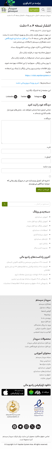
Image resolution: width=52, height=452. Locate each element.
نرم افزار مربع (46, 322)
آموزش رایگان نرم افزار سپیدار (37, 226)
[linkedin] (38, 426)
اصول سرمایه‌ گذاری (40, 235)
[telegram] (20, 426)
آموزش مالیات (46, 378)
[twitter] (32, 426)
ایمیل (48, 157)
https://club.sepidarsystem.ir (38, 75)
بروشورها (47, 315)
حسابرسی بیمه (45, 361)
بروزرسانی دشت (22, 83)
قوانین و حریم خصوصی (42, 332)
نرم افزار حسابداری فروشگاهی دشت (38, 347)
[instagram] (26, 426)
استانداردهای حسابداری (42, 371)
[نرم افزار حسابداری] (9, 9)
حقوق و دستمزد (45, 375)
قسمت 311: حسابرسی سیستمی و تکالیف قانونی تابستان (27, 262)
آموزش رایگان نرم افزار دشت (37, 221)
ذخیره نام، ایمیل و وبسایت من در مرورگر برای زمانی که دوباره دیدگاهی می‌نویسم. (28, 182)
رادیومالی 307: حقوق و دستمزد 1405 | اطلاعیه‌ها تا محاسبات (25, 283)
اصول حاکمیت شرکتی (43, 329)
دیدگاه (47, 118)
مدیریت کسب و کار (41, 248)
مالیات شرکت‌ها (45, 364)
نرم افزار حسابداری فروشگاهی (16, 38)
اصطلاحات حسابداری (40, 230)
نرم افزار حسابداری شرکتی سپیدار (39, 343)
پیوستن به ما (46, 318)
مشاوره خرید (34, 10)
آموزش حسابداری (41, 217)
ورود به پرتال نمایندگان (42, 325)
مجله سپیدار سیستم (43, 357)
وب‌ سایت (47, 166)
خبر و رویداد (34, 83)
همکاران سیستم (45, 304)
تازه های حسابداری (41, 239)
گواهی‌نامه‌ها (46, 311)
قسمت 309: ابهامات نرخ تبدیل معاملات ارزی (31, 274)
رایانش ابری (43, 243)
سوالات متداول (45, 308)
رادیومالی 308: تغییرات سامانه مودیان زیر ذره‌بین (29, 279)
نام (49, 147)
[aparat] (14, 426)
